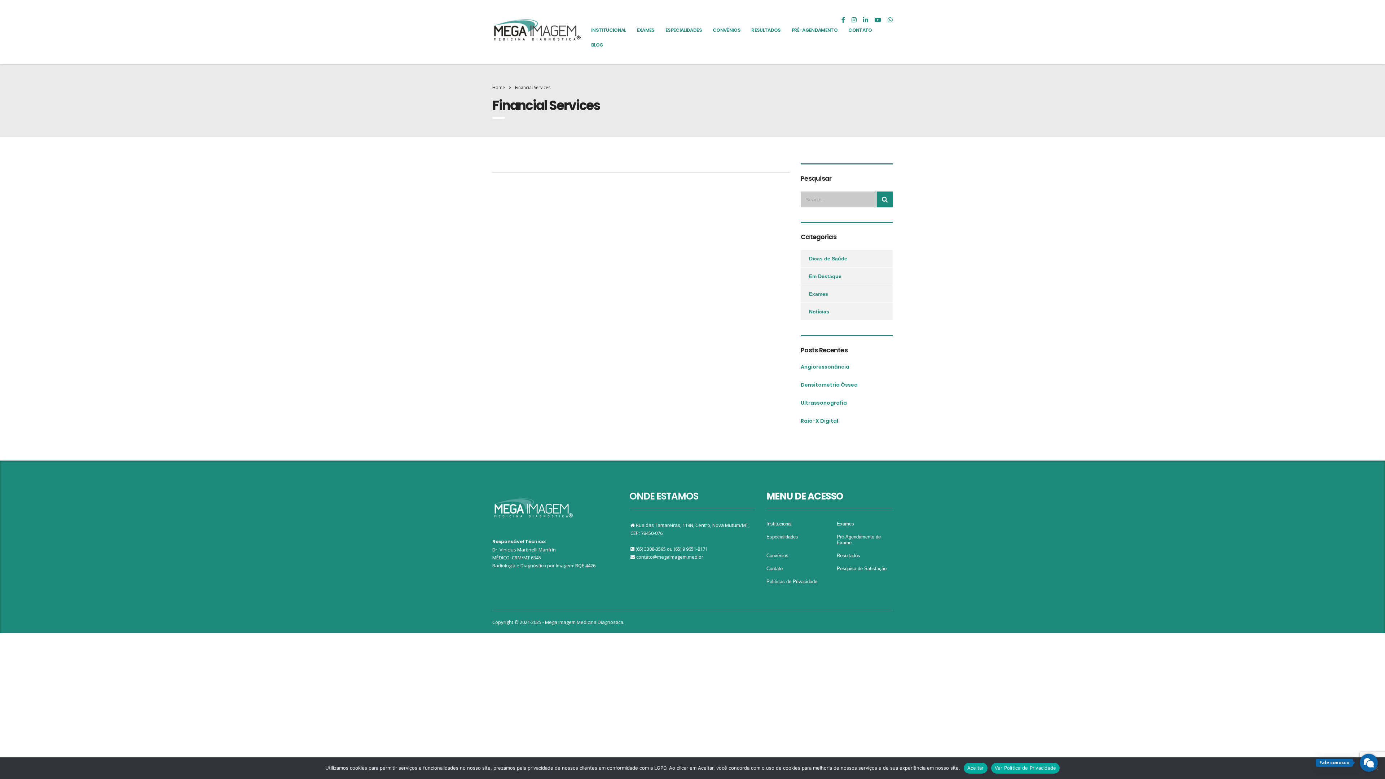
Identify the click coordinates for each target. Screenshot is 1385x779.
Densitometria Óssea (829, 384)
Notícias (819, 311)
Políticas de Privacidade (791, 581)
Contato (774, 568)
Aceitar (975, 768)
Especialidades (782, 537)
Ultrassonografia (824, 402)
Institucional (779, 524)
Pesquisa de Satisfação (862, 568)
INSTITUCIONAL (608, 30)
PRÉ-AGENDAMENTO (814, 30)
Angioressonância (825, 366)
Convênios (777, 555)
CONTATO (860, 30)
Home (498, 87)
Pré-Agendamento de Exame (859, 539)
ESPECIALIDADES (683, 30)
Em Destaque (825, 276)
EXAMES (646, 30)
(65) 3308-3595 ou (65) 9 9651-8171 (672, 549)
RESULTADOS (766, 30)
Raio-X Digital (819, 420)
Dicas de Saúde (828, 258)
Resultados (848, 555)
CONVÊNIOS (726, 30)
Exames (818, 294)
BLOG (597, 44)
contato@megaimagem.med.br (669, 557)
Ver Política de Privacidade (1025, 768)
